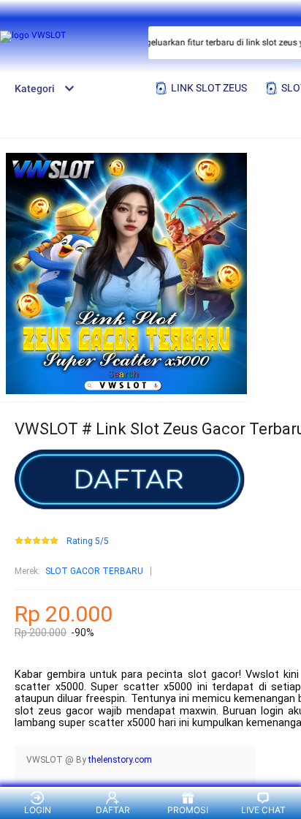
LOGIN (37, 809)
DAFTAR (113, 809)
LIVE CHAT (263, 809)
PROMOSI (187, 809)
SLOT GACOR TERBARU (94, 571)
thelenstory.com (120, 760)
